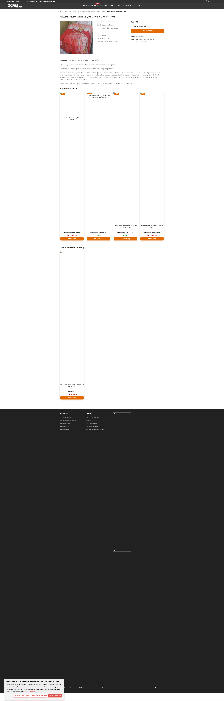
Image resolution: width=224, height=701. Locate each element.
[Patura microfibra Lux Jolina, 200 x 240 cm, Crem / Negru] (99, 93)
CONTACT (19, 1)
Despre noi (89, 420)
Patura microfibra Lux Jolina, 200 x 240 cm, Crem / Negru (99, 96)
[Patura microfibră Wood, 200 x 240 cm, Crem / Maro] (125, 158)
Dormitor (68, 11)
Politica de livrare (65, 423)
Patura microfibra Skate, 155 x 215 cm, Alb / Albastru (72, 385)
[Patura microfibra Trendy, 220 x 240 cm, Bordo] (152, 158)
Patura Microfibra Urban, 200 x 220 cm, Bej (72, 119)
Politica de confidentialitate (68, 420)
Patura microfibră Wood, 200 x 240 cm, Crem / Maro (125, 226)
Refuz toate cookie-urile (21, 695)
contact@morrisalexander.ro (45, 1)
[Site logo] (15, 5)
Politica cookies (64, 429)
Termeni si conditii (65, 417)
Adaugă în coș (148, 31)
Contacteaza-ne (91, 423)
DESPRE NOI (10, 1)
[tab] (63, 59)
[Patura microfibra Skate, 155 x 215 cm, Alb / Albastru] (72, 317)
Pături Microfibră (142, 42)
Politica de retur (64, 426)
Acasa (61, 11)
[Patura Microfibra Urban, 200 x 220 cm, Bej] (72, 104)
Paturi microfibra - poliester (86, 11)
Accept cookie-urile (55, 695)
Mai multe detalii (31, 691)
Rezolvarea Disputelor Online (95, 429)
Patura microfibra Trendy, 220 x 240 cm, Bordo (152, 226)
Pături (74, 11)
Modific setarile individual (39, 695)
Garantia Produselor (92, 426)
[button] (72, 238)
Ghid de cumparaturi (92, 417)
